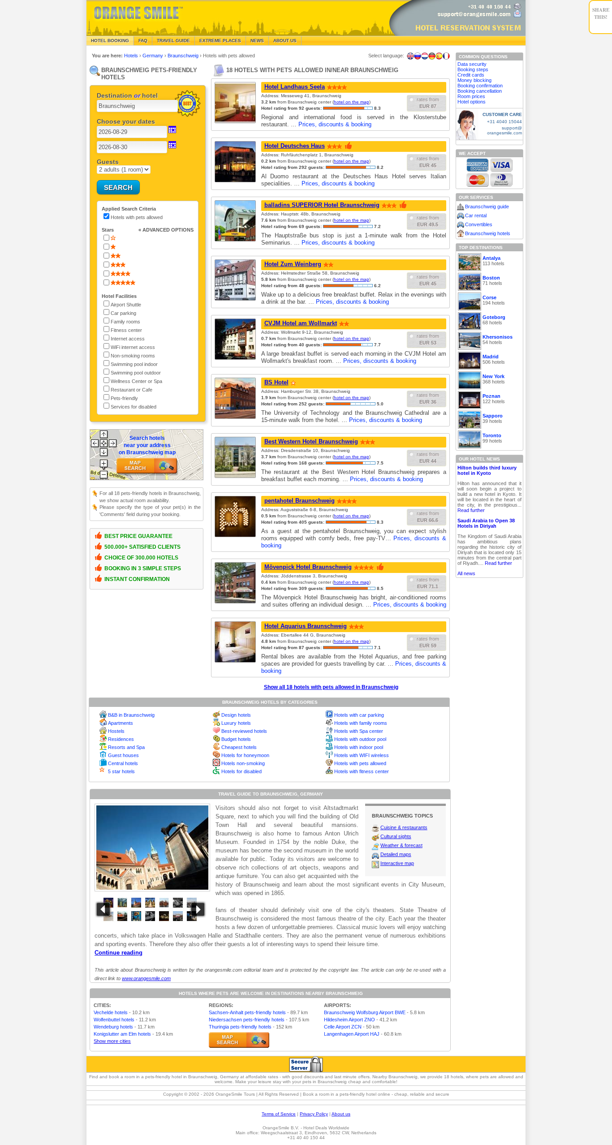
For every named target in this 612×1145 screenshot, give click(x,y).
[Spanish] (439, 56)
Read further (471, 510)
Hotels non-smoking (243, 763)
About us (341, 1113)
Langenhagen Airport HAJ (351, 1034)
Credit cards (470, 74)
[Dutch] (424, 56)
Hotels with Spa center (358, 731)
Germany (153, 55)
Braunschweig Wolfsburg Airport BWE (364, 1012)
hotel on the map (351, 101)
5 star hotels (121, 771)
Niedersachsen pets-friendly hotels (246, 1019)
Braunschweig (184, 55)
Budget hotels (236, 739)
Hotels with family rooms (360, 723)
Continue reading (118, 952)
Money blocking (474, 80)
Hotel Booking (110, 40)
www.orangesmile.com (146, 978)
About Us (285, 40)
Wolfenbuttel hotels (114, 1019)
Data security (472, 64)
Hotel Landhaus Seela (294, 86)
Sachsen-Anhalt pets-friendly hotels (247, 1012)
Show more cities (112, 1041)
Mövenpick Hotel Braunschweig (308, 567)
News (257, 40)
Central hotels (123, 763)
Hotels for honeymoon (245, 755)
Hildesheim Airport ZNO (349, 1019)
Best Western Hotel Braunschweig (311, 441)
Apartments (120, 723)
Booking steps (472, 69)
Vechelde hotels (111, 1012)
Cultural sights (395, 836)
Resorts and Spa (126, 747)
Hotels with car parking (359, 715)
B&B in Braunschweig (131, 715)
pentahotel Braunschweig (299, 500)
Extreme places (220, 40)
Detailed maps (395, 854)
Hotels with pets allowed (360, 763)
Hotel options (471, 101)
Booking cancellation (479, 91)
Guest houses (123, 755)
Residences (121, 739)
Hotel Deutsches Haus (294, 145)
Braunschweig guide (487, 206)
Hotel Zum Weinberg (292, 264)
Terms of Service (279, 1113)
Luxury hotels (236, 723)
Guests (108, 161)
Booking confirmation (480, 85)
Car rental (476, 215)
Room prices (471, 96)
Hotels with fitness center (361, 771)
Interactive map (397, 863)
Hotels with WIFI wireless (361, 755)
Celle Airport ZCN (343, 1026)
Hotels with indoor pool (358, 747)
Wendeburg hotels (113, 1026)
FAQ (142, 40)
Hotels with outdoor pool (360, 739)
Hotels (131, 55)
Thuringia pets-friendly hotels (240, 1026)
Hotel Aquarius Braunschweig (305, 626)
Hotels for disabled (241, 771)
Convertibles (478, 224)
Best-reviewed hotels (244, 731)
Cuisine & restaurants (403, 827)
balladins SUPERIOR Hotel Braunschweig (321, 205)
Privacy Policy (314, 1113)
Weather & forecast (401, 845)
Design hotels (236, 715)
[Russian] (417, 56)
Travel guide (173, 40)
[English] (410, 56)
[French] (446, 56)
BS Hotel (276, 382)
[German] (431, 56)
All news (466, 573)
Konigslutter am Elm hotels (122, 1034)
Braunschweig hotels (487, 233)
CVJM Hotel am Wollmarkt (300, 323)
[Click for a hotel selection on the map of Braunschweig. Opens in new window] (239, 1040)
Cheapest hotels (239, 747)
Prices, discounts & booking (334, 124)
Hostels (116, 731)
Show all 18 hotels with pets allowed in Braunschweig (331, 687)
